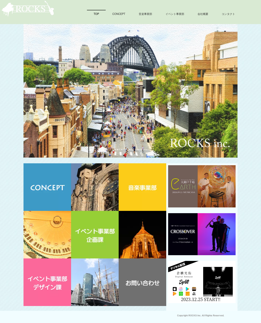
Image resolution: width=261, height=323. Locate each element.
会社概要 (203, 14)
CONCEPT (118, 14)
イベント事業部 (174, 14)
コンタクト (228, 14)
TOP (96, 14)
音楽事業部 (145, 14)
